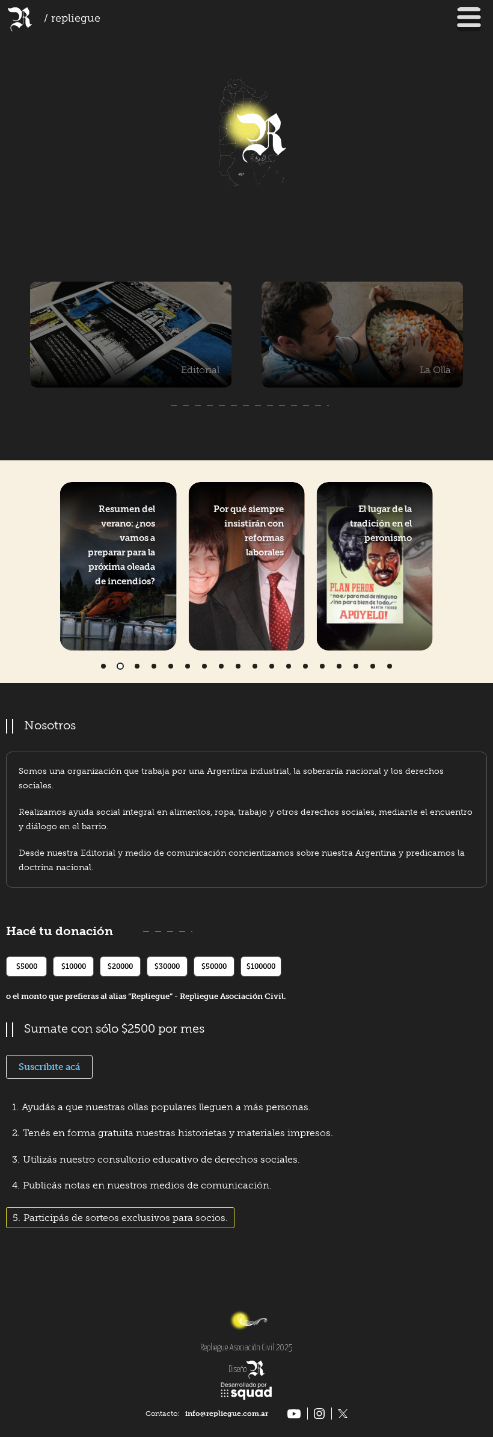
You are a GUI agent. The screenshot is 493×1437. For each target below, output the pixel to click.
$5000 (26, 966)
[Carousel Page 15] (339, 666)
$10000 (73, 966)
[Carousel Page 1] (103, 666)
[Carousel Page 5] (170, 666)
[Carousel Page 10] (255, 666)
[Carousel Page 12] (288, 666)
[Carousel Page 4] (154, 666)
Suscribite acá (49, 1067)
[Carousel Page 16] (356, 666)
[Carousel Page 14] (322, 666)
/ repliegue (72, 19)
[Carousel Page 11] (271, 666)
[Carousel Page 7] (204, 666)
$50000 (214, 966)
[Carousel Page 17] (372, 666)
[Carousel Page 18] (389, 666)
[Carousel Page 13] (305, 666)
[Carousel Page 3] (137, 666)
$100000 (260, 966)
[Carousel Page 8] (221, 666)
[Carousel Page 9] (238, 666)
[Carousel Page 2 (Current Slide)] (120, 666)
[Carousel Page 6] (187, 666)
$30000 (167, 966)
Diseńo (237, 1369)
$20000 (120, 966)
